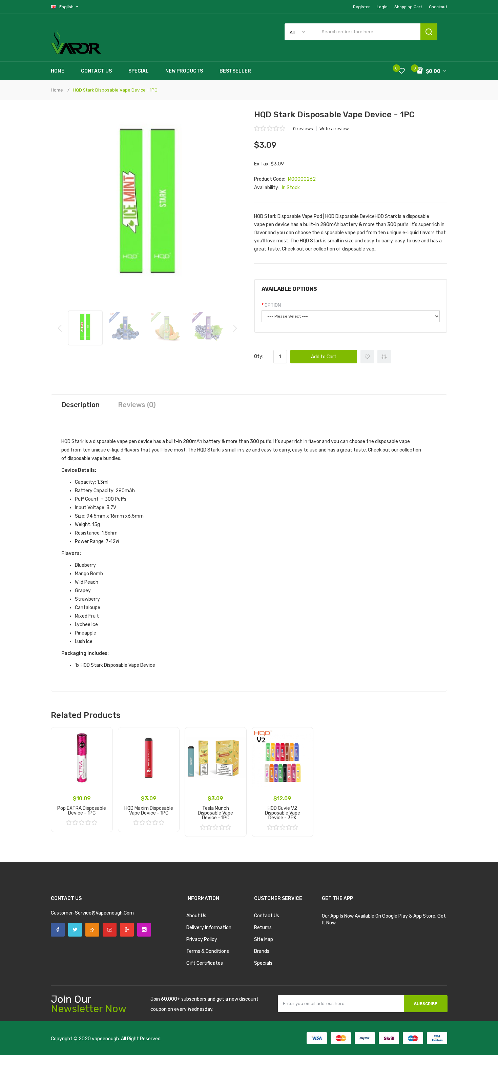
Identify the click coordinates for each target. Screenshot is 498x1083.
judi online (80, 1052)
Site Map (263, 939)
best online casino (95, 1072)
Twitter (75, 930)
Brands (261, 951)
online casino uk (158, 1045)
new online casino (169, 1065)
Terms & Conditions (207, 951)
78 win (62, 1052)
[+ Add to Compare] (103, 746)
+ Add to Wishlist (367, 356)
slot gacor (139, 1052)
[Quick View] (103, 755)
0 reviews (303, 128)
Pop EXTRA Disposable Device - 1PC (81, 810)
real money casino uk (116, 1065)
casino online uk (124, 1045)
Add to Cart (323, 357)
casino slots (103, 1052)
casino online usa (145, 1072)
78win (144, 1065)
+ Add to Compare (384, 356)
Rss (92, 930)
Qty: (258, 356)
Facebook (58, 930)
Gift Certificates (204, 963)
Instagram (144, 930)
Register (361, 6)
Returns (263, 927)
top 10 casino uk (182, 1059)
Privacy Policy (201, 939)
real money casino (83, 1059)
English (67, 6)
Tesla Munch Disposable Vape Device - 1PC (215, 813)
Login (382, 6)
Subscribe (425, 1003)
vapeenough (105, 1039)
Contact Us (266, 916)
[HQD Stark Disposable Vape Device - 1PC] (85, 327)
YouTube (110, 930)
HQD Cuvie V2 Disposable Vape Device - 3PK (282, 813)
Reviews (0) (137, 405)
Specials (263, 963)
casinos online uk (168, 1052)
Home (57, 90)
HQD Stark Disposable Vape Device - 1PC (115, 90)
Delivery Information (208, 927)
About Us (196, 916)
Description (80, 405)
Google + (127, 930)
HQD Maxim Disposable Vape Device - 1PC (148, 810)
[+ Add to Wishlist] (103, 737)
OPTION (273, 305)
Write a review (334, 128)
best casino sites (76, 1065)
